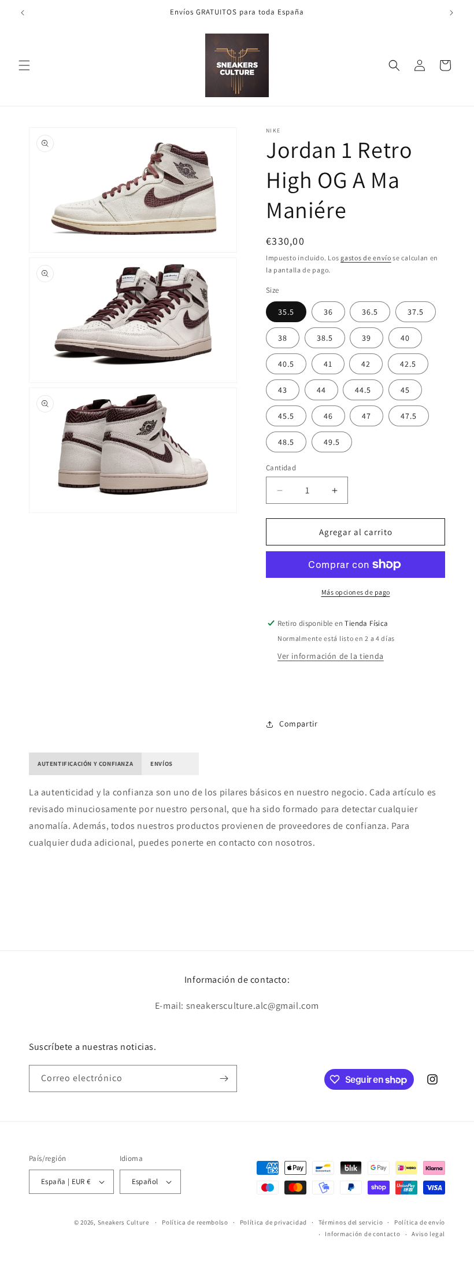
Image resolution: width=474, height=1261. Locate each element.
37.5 (416, 312)
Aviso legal (428, 1234)
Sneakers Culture (123, 1222)
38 (282, 338)
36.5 (370, 312)
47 (366, 416)
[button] (24, 65)
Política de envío (419, 1222)
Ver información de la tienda (330, 656)
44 (321, 390)
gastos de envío (365, 257)
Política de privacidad (273, 1222)
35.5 (286, 312)
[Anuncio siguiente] (451, 12)
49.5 (332, 442)
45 (405, 390)
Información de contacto (362, 1234)
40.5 (286, 364)
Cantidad (281, 468)
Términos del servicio (351, 1222)
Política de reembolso (195, 1222)
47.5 (409, 416)
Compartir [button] (298, 723)
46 (328, 416)
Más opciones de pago (355, 592)
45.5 (286, 416)
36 (328, 312)
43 (282, 390)
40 (405, 338)
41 (328, 364)
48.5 (286, 442)
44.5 (363, 390)
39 (366, 338)
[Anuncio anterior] (22, 12)
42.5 (408, 364)
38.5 (325, 338)
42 (366, 364)
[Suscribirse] (223, 1078)
